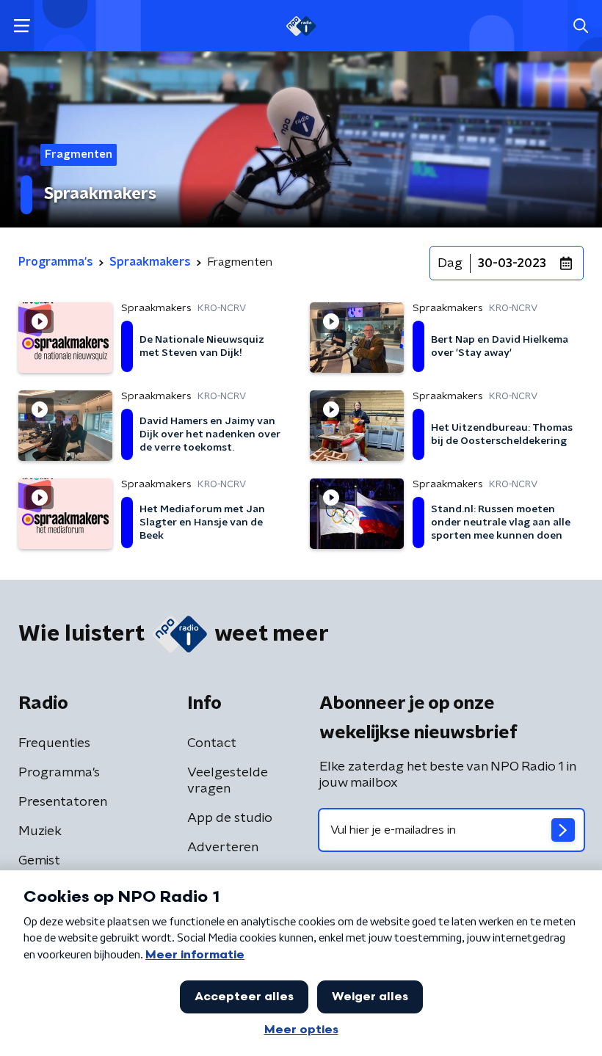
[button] (21, 26)
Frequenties (54, 743)
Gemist (39, 860)
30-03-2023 (512, 263)
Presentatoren (62, 802)
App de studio (229, 818)
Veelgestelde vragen (227, 780)
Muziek (40, 831)
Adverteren (222, 847)
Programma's (59, 772)
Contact (211, 743)
